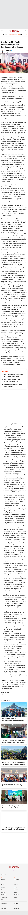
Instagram (14, 872)
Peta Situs (3, 908)
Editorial (3, 879)
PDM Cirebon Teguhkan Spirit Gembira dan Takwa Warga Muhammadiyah (12, 380)
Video (13, 34)
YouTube (16, 872)
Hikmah (2, 884)
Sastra (15, 892)
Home (2, 39)
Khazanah (16, 884)
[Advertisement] (14, 14)
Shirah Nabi (3, 894)
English (2, 882)
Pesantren (3, 892)
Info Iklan (16, 908)
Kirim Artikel (4, 906)
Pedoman (16, 889)
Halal (15, 882)
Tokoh (15, 897)
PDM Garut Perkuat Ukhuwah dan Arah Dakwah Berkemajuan (13, 375)
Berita (3, 695)
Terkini (21, 34)
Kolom (15, 887)
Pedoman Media (17, 906)
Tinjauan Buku (4, 897)
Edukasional (16, 879)
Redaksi (16, 903)
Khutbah (3, 887)
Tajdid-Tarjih (16, 894)
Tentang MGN (4, 903)
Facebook (12, 872)
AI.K (2, 877)
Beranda (5, 34)
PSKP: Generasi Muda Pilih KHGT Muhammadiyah (13, 385)
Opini (2, 889)
